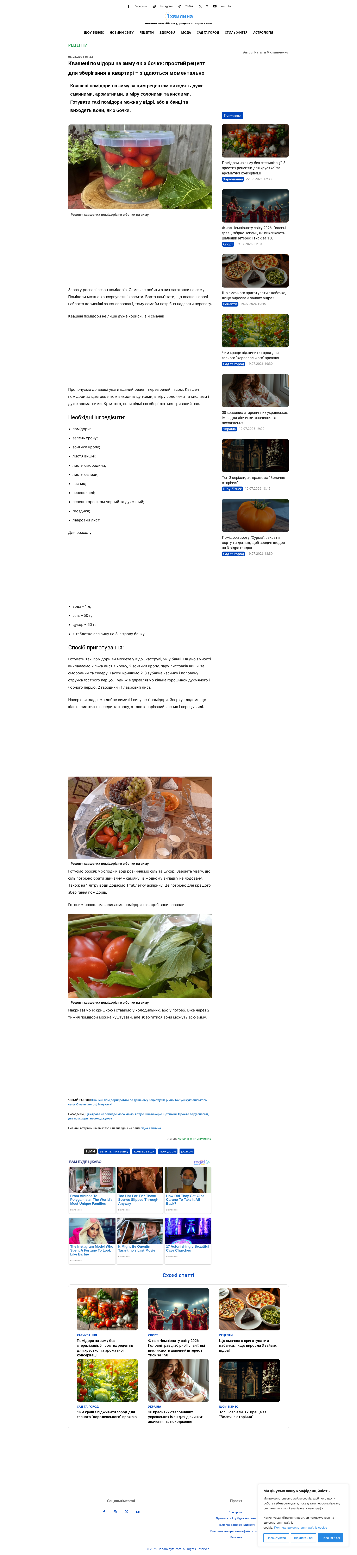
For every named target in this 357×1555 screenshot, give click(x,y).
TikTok (189, 6)
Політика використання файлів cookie (300, 1527)
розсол (187, 1151)
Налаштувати (276, 1538)
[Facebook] (128, 6)
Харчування (233, 179)
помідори (168, 1151)
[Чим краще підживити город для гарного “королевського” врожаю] (255, 330)
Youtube (226, 6)
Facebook (140, 6)
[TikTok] (179, 6)
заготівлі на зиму (114, 1151)
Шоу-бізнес (232, 489)
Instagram (166, 6)
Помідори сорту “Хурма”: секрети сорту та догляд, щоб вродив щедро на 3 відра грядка (253, 542)
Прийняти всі (330, 1538)
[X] (200, 6)
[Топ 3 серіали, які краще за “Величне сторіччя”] (255, 455)
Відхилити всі (303, 1538)
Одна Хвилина (150, 1128)
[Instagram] (154, 6)
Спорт (228, 244)
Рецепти (78, 45)
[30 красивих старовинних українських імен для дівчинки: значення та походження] (255, 390)
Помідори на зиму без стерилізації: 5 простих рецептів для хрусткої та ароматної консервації (253, 168)
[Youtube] (215, 6)
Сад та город (233, 364)
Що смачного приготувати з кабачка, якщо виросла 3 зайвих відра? (248, 1345)
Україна (229, 429)
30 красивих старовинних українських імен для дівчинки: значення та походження (255, 417)
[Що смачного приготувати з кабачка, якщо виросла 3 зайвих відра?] (255, 271)
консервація (144, 1151)
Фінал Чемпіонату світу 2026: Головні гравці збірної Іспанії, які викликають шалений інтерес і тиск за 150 (254, 233)
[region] (303, 1515)
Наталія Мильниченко (271, 52)
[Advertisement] (140, 253)
